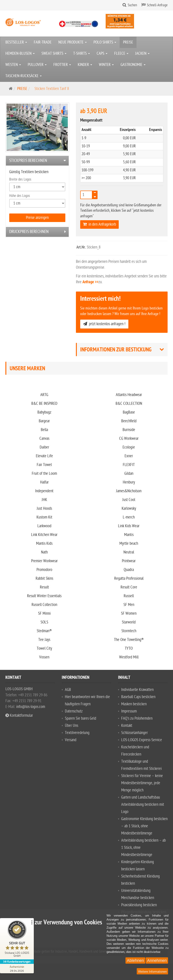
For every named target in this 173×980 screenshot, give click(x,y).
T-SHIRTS (80, 53)
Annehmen (157, 960)
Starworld (129, 622)
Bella (44, 429)
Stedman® (44, 631)
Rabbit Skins (44, 578)
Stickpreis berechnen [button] (28, 160)
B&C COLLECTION (129, 403)
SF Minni (44, 613)
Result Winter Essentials (44, 596)
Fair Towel (44, 464)
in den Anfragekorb (101, 224)
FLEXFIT (129, 464)
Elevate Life (44, 456)
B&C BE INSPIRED (44, 403)
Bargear (44, 421)
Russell (129, 596)
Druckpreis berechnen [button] (29, 231)
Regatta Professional (128, 578)
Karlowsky (129, 508)
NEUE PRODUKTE (71, 42)
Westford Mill (129, 657)
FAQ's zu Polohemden (137, 718)
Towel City (44, 648)
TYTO (129, 648)
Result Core (129, 587)
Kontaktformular (21, 715)
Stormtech (128, 631)
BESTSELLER (15, 42)
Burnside (129, 429)
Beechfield (129, 421)
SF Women (129, 613)
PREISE (128, 42)
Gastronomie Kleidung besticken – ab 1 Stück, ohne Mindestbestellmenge (144, 826)
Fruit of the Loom (44, 473)
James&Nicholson (128, 491)
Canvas (44, 438)
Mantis (129, 534)
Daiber (44, 447)
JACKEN (141, 53)
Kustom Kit (44, 517)
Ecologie (129, 447)
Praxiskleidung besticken (139, 905)
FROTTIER (61, 64)
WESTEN (12, 64)
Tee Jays (44, 639)
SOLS (44, 622)
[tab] (37, 161)
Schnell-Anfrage (157, 5)
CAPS (101, 53)
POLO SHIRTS (103, 42)
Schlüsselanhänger (134, 732)
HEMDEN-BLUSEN (18, 53)
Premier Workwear (44, 561)
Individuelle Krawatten (137, 689)
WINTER (105, 64)
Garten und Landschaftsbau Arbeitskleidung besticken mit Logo (142, 804)
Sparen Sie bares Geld (80, 718)
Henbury (129, 482)
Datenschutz (74, 711)
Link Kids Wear (128, 526)
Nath (44, 552)
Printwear (129, 561)
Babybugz (44, 412)
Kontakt (126, 725)
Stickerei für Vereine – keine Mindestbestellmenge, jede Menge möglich (142, 783)
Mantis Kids (44, 543)
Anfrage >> (90, 282)
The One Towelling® (129, 639)
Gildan (128, 473)
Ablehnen (135, 960)
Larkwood (44, 526)
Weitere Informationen (152, 971)
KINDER (84, 64)
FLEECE (120, 53)
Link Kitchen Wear (44, 534)
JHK (44, 499)
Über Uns (71, 725)
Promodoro (44, 569)
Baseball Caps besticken (138, 697)
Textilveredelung (77, 732)
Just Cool (128, 499)
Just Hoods (44, 508)
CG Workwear (129, 438)
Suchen (132, 5)
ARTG (44, 394)
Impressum (129, 711)
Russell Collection (44, 604)
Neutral (128, 552)
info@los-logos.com (30, 706)
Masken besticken (134, 704)
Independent (44, 491)
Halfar (44, 482)
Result (44, 587)
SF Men (128, 604)
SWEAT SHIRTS (52, 53)
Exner (129, 456)
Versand (70, 740)
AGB (68, 689)
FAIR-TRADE (43, 42)
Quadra (129, 569)
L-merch (129, 517)
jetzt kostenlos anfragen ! (106, 324)
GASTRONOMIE (132, 64)
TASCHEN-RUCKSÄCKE (22, 76)
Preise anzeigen (37, 217)
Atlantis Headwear (129, 394)
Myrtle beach (128, 543)
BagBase (129, 412)
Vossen (44, 657)
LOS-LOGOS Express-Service (141, 740)
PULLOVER (36, 64)
